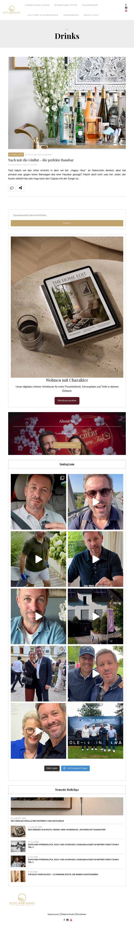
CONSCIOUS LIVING (37, 5)
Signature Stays (65, 5)
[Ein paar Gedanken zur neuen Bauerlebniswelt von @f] (38, 616)
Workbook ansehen (67, 400)
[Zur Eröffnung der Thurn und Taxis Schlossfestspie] (38, 673)
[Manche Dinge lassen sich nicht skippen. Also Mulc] (38, 559)
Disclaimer (80, 914)
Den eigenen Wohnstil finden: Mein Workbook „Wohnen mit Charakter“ (67, 829)
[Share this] (27, 188)
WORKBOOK (71, 15)
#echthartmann (67, 445)
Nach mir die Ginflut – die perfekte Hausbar (41, 160)
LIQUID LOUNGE (30, 165)
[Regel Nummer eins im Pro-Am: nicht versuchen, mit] (95, 731)
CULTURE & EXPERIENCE (43, 15)
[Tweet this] (34, 188)
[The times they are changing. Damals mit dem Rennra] (95, 502)
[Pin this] (49, 188)
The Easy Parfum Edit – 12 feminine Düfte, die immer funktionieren (63, 874)
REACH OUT (91, 15)
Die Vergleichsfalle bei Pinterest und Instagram (37, 821)
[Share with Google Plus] (41, 188)
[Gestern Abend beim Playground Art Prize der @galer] (38, 731)
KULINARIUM (90, 5)
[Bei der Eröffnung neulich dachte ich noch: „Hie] (95, 616)
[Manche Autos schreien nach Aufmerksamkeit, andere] (38, 502)
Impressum (53, 914)
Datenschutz (67, 914)
